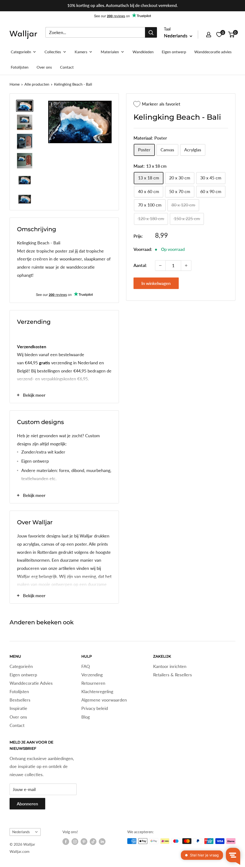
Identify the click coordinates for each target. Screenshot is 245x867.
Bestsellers (20, 699)
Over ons (18, 717)
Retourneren (93, 683)
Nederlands (21, 832)
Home (15, 84)
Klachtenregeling (97, 691)
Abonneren (27, 803)
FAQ (85, 666)
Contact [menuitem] (67, 67)
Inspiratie (18, 708)
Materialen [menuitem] (110, 51)
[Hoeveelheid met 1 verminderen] (160, 265)
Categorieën (21, 666)
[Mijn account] (208, 34)
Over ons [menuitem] (44, 67)
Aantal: (140, 265)
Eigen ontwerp (23, 674)
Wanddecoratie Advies (31, 683)
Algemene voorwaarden (104, 699)
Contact (17, 725)
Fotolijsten (19, 691)
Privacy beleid (94, 708)
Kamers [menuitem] (81, 51)
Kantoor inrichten (169, 666)
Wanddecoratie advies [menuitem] (213, 51)
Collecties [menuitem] (53, 51)
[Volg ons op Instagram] (75, 841)
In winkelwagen (156, 283)
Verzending (92, 674)
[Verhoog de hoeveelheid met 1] (186, 265)
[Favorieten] (219, 34)
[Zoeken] (151, 32)
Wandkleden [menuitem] (143, 51)
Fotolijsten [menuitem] (19, 67)
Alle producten (36, 84)
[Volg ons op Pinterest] (84, 841)
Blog (85, 717)
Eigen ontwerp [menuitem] (174, 51)
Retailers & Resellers (172, 674)
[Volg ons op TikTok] (93, 841)
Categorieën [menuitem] (21, 51)
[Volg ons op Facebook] (65, 841)
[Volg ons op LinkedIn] (102, 841)
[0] (231, 34)
